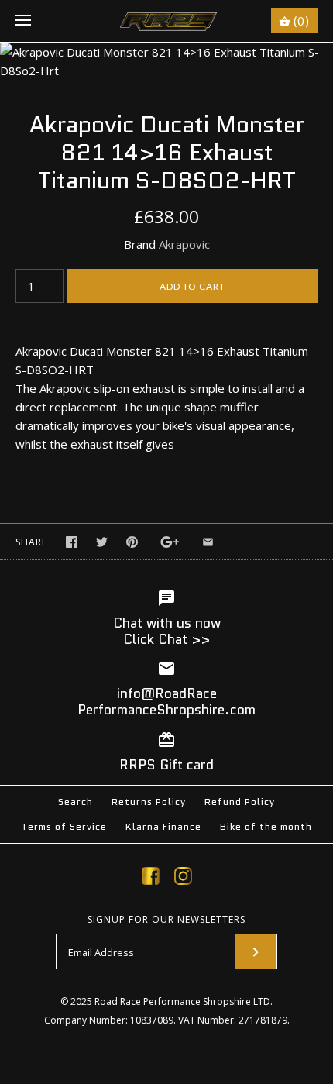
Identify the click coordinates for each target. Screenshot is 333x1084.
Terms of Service (64, 826)
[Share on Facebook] (71, 542)
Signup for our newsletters (166, 920)
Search (75, 801)
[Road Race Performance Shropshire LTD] (167, 21)
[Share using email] (208, 542)
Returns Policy (149, 801)
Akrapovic (184, 244)
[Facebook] (151, 878)
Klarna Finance (163, 826)
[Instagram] (183, 878)
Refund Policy (239, 801)
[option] (166, 61)
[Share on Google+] (170, 542)
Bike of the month (266, 826)
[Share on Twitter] (102, 542)
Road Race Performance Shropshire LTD (182, 1001)
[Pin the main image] (132, 542)
